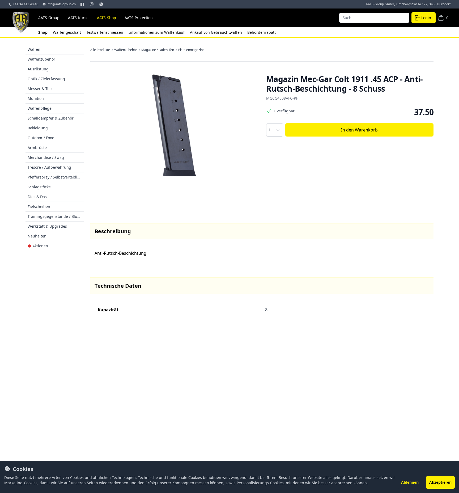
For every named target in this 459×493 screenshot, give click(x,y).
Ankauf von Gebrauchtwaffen (216, 32)
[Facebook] (82, 4)
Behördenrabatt (261, 32)
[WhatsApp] (101, 4)
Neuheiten (37, 236)
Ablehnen (410, 482)
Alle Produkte (102, 50)
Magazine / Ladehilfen (159, 50)
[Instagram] (92, 4)
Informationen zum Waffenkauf (157, 32)
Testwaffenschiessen (105, 32)
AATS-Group (49, 17)
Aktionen (40, 245)
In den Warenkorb (359, 130)
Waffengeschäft (67, 32)
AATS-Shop (106, 17)
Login (426, 17)
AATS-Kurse (78, 17)
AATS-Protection (139, 17)
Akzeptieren (440, 482)
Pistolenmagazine (191, 50)
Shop (43, 32)
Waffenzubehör (127, 50)
